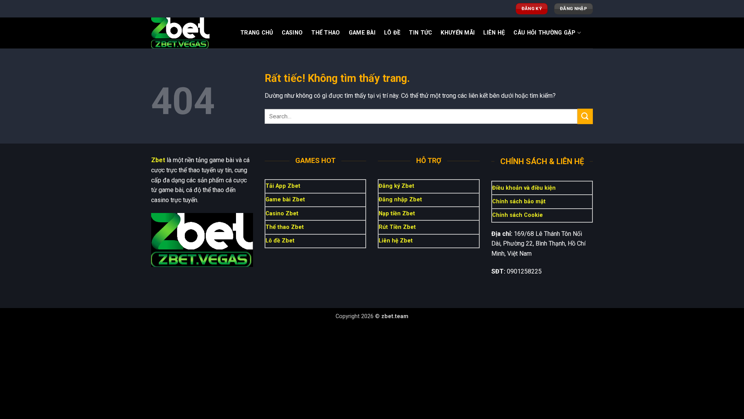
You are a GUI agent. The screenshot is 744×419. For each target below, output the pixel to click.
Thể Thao (325, 32)
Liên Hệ (494, 32)
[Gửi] (585, 116)
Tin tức (420, 32)
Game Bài (362, 32)
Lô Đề (392, 32)
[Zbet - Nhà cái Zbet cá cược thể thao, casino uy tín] (190, 32)
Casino (292, 32)
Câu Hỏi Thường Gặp (544, 32)
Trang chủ (256, 32)
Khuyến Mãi (458, 32)
